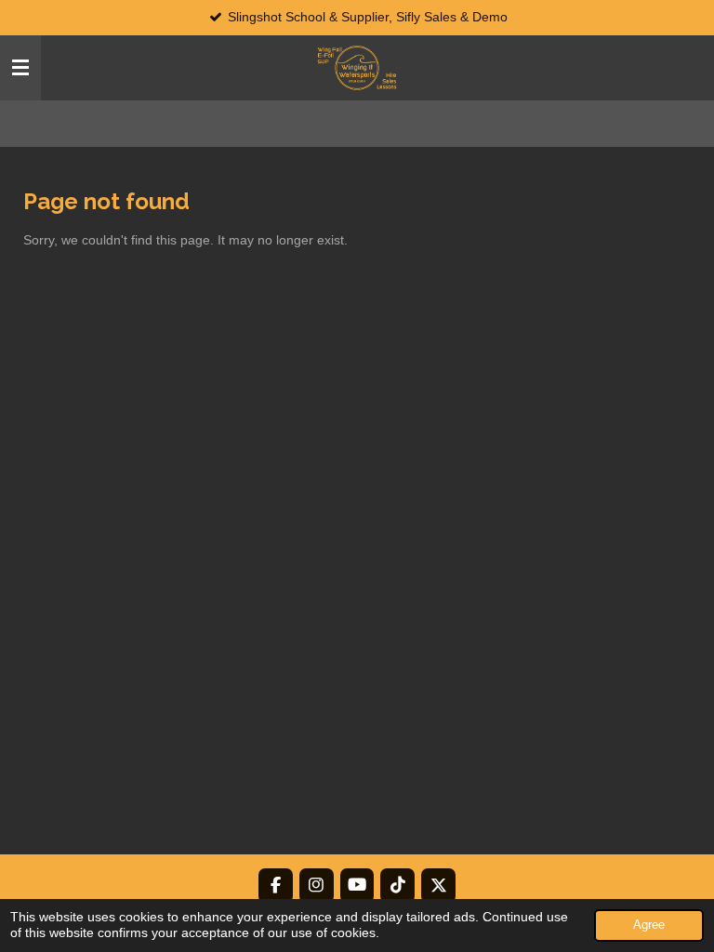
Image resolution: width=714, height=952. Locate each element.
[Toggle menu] (20, 67)
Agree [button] (649, 925)
